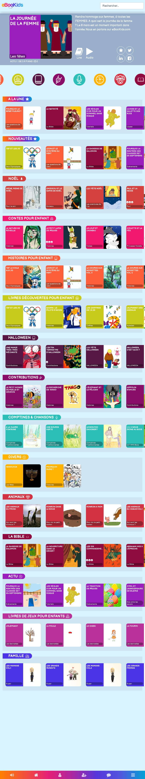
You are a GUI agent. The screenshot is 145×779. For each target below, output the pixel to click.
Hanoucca (11, 467)
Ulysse (129, 127)
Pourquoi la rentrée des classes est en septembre (134, 152)
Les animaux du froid (12, 508)
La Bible (49, 127)
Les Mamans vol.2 (93, 667)
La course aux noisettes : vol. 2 (135, 270)
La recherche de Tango (53, 388)
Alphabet (130, 326)
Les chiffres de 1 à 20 (93, 309)
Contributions (12, 365)
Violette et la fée (134, 229)
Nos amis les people (132, 603)
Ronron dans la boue (53, 508)
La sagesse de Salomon (94, 150)
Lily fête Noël (94, 188)
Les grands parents (52, 667)
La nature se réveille (13, 229)
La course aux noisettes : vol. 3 (94, 270)
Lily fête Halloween (92, 348)
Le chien (90, 626)
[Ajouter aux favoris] (120, 50)
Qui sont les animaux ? (11, 523)
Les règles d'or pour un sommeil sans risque (94, 112)
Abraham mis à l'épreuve (135, 547)
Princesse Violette (134, 246)
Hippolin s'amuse (131, 388)
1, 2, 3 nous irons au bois (134, 428)
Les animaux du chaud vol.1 (134, 508)
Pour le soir (11, 206)
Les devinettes (12, 644)
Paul (128, 206)
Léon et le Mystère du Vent (52, 151)
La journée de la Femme (24, 21)
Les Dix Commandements (94, 547)
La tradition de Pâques (93, 587)
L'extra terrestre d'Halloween (53, 349)
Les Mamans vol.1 (12, 667)
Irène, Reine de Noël (14, 189)
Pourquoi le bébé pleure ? (13, 110)
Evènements (132, 167)
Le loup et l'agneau (92, 229)
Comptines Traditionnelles (12, 444)
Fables (89, 246)
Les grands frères (133, 667)
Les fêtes (17, 56)
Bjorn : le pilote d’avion (54, 309)
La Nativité (52, 109)
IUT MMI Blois (133, 445)
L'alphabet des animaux (135, 309)
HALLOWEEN (92, 365)
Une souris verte (52, 428)
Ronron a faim (94, 507)
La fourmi (132, 626)
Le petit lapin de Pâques (53, 229)
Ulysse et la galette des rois (133, 111)
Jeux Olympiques (13, 167)
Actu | (13, 61)
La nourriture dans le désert (54, 548)
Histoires (9, 246)
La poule (51, 626)
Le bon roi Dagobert (92, 428)
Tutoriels (90, 127)
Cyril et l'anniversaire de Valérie (135, 588)
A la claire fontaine (12, 428)
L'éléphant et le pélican (93, 388)
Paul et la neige (132, 189)
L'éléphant (12, 626)
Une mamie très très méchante (12, 349)
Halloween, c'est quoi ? (133, 348)
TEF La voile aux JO (12, 269)
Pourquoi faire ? (51, 468)
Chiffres (89, 326)
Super (8, 684)
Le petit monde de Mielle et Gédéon (14, 389)
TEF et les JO (13, 149)
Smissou (50, 206)
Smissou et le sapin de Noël (54, 189)
